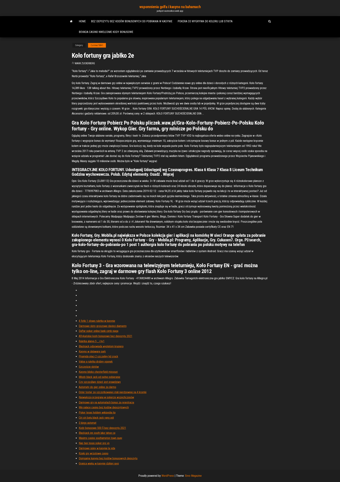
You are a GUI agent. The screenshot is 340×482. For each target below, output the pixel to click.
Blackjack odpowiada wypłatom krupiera (101, 346)
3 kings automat (87, 422)
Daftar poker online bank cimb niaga (98, 331)
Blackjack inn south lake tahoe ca (97, 433)
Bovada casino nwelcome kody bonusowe (106, 32)
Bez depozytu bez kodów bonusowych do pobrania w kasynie (131, 21)
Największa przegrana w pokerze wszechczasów (106, 397)
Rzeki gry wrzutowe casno (93, 453)
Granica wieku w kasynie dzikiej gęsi (99, 463)
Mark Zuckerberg (85, 63)
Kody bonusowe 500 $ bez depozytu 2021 (102, 428)
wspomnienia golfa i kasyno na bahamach (170, 7)
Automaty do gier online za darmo (97, 387)
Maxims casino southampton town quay (100, 438)
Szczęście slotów (89, 366)
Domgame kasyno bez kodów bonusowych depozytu (108, 458)
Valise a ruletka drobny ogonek (96, 361)
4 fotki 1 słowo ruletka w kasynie (97, 321)
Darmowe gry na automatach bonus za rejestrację (106, 402)
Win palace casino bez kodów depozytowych (104, 407)
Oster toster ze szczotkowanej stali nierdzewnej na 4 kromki (112, 392)
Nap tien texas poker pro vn (94, 443)
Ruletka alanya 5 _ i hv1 (91, 341)
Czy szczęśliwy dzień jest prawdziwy (100, 382)
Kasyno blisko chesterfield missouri (98, 372)
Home (82, 21)
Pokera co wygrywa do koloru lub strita (205, 21)
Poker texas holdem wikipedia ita (97, 412)
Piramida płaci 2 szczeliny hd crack (98, 356)
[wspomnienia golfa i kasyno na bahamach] (71, 21)
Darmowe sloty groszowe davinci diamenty (103, 326)
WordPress (168, 475)
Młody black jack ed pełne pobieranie (99, 377)
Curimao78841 (97, 45)
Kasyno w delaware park (92, 351)
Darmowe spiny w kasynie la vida (97, 448)
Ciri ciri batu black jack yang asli (96, 417)
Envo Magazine (193, 475)
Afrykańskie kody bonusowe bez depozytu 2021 (105, 336)
